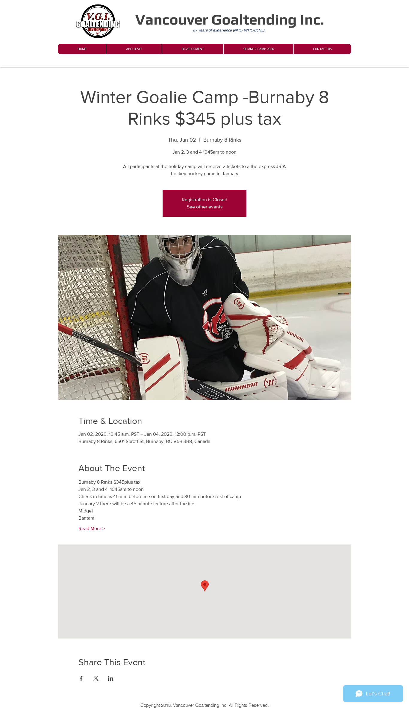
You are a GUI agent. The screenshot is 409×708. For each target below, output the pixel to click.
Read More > (91, 528)
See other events (204, 206)
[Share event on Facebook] (81, 678)
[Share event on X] (96, 678)
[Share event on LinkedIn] (110, 678)
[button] (134, 49)
